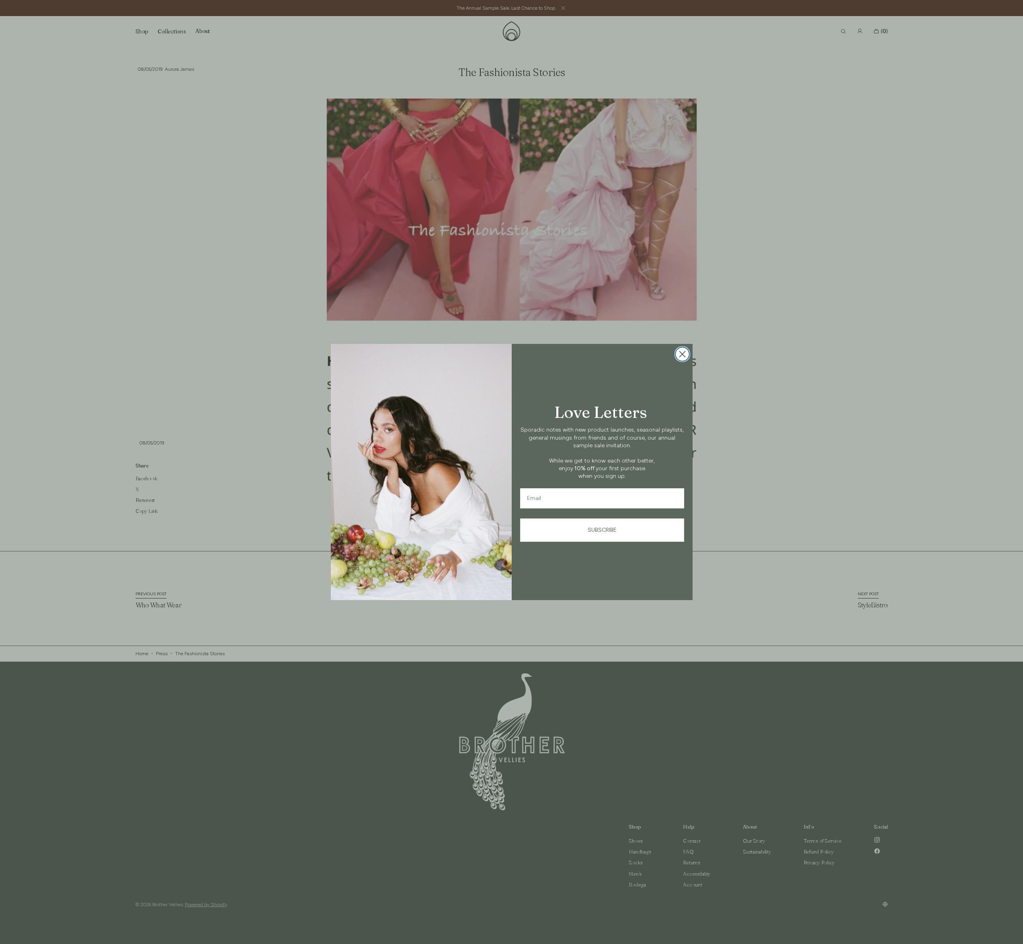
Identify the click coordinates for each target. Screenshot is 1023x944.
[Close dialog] (682, 354)
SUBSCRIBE (602, 530)
